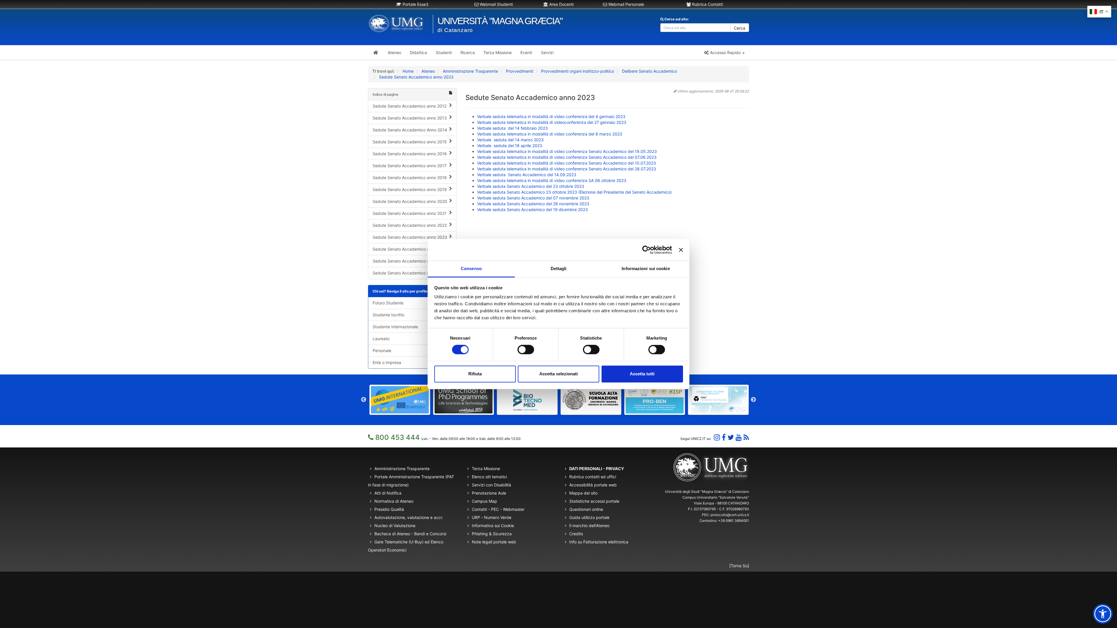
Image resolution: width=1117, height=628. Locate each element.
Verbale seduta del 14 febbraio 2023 (512, 128)
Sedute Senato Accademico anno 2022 (410, 225)
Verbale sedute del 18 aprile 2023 (509, 145)
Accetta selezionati (558, 373)
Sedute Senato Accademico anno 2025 (410, 260)
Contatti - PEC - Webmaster (498, 509)
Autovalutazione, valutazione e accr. (408, 517)
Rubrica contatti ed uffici (592, 476)
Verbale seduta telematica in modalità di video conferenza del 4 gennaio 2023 (551, 116)
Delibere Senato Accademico (649, 71)
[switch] (525, 349)
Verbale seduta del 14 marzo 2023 (510, 139)
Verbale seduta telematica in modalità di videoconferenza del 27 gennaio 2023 (551, 122)
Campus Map (484, 501)
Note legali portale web (494, 541)
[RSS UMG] (746, 437)
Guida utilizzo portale (589, 517)
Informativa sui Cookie (493, 525)
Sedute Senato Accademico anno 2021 (410, 213)
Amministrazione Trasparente (470, 71)
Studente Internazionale (395, 326)
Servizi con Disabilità (491, 484)
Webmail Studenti (496, 4)
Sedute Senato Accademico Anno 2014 (410, 129)
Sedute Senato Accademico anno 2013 (410, 117)
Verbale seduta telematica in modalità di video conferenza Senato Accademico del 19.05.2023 (567, 151)
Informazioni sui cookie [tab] (646, 268)
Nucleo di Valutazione (394, 525)
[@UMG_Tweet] (731, 437)
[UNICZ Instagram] (717, 437)
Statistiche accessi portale (594, 501)
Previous (364, 400)
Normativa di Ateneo (393, 501)
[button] (724, 52)
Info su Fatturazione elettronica (598, 541)
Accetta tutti (642, 373)
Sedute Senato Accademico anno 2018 (410, 177)
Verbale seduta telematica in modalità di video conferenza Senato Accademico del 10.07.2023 (567, 162)
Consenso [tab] (471, 268)
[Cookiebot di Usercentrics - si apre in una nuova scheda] (646, 249)
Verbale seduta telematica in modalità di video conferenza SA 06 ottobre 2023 (551, 180)
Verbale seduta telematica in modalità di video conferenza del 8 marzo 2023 (549, 133)
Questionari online (586, 509)
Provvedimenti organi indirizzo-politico (577, 71)
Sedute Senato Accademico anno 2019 (410, 189)
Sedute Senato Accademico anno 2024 (410, 249)
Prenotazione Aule (489, 492)
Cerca (739, 28)
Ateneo (428, 71)
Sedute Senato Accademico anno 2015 (410, 141)
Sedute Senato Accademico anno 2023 (416, 76)
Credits (576, 533)
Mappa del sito (583, 492)
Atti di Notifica (387, 492)
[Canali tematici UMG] (739, 437)
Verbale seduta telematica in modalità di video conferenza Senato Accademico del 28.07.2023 (566, 168)
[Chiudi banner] (681, 250)
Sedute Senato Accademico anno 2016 (410, 153)
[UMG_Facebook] (724, 437)
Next (753, 400)
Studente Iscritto (388, 314)
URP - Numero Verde (491, 517)
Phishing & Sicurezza (492, 533)
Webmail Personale (625, 4)
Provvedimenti (519, 71)
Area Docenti (561, 4)
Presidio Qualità (389, 509)
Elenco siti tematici (489, 476)
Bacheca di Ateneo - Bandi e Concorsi (410, 533)
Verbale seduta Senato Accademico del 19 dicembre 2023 (532, 209)
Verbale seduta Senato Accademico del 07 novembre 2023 (533, 197)
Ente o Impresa (387, 362)
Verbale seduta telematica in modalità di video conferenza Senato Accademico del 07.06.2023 (567, 157)
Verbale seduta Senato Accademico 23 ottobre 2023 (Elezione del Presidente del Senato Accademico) (574, 192)
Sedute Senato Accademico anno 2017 (410, 165)
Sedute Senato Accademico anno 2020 (410, 201)
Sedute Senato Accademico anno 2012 (410, 106)
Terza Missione (486, 468)
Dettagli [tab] (559, 268)
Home (408, 71)
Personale (382, 350)
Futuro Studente (388, 302)
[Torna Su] (739, 565)
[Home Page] (375, 52)
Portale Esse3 (414, 4)
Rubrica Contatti (707, 4)
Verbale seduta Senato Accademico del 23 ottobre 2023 (530, 186)
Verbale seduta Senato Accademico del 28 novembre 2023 (533, 203)
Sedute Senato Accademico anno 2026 (410, 272)
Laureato (381, 338)
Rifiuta (475, 373)
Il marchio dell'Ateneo (589, 525)
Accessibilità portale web (593, 484)
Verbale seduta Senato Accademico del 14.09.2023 (527, 174)
